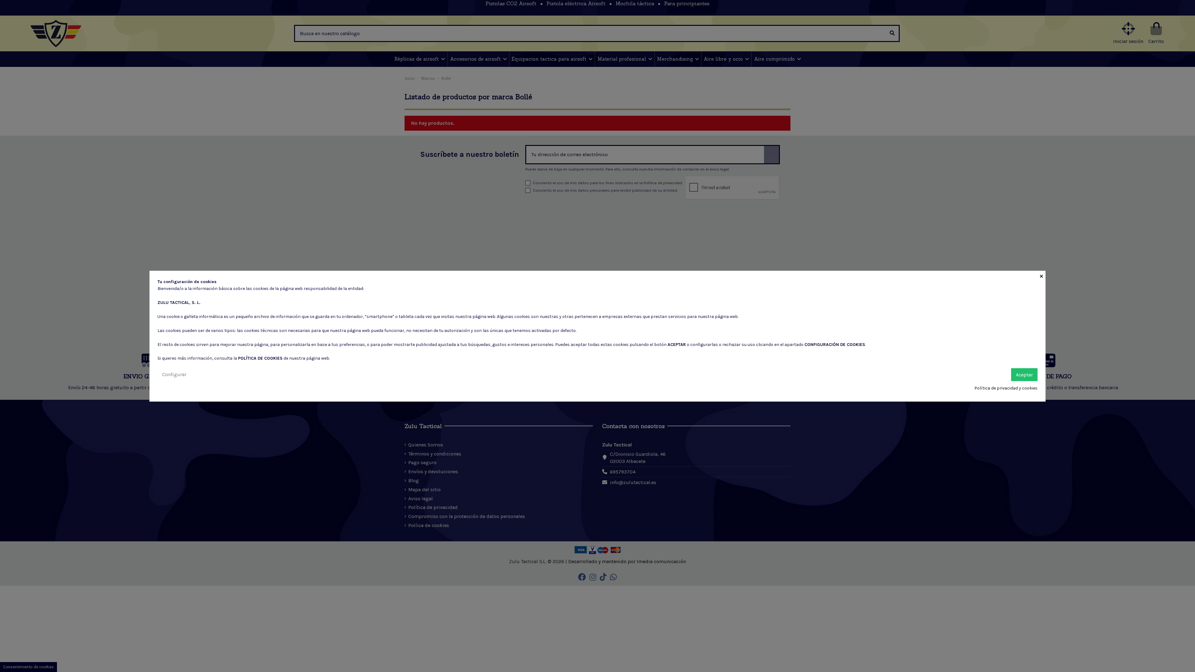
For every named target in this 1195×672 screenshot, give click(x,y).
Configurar (174, 374)
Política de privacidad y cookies (1006, 388)
